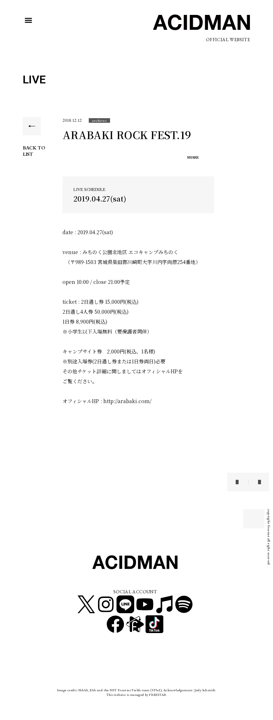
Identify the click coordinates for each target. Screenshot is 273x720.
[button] (28, 20)
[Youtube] (145, 604)
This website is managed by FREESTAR (136, 694)
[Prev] (241, 482)
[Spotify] (184, 604)
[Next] (255, 482)
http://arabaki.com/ (127, 401)
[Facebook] (115, 624)
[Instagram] (106, 604)
